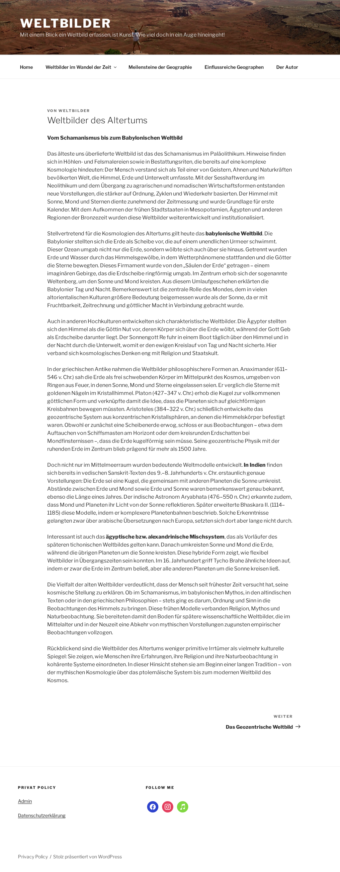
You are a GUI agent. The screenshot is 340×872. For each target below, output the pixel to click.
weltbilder (74, 110)
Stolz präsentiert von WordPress (87, 856)
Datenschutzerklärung (41, 815)
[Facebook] (152, 806)
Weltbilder (65, 23)
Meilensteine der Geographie (160, 67)
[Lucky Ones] (182, 806)
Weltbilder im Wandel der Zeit (78, 67)
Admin (25, 801)
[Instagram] (167, 806)
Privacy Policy (33, 856)
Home (26, 67)
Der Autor (287, 67)
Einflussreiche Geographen (234, 67)
